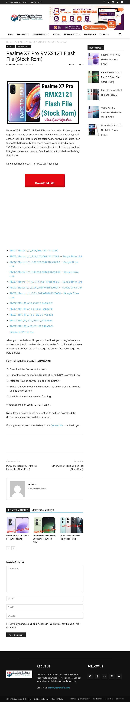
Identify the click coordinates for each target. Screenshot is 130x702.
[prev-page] (8, 548)
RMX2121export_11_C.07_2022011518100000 (34, 281)
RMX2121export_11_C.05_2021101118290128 (34, 287)
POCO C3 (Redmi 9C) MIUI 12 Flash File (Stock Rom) (21, 467)
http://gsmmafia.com (37, 489)
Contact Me (57, 425)
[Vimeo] (117, 2)
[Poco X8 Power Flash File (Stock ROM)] (71, 525)
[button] (120, 34)
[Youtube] (122, 2)
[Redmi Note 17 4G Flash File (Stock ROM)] (18, 525)
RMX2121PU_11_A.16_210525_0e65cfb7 (31, 303)
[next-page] (13, 548)
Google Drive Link (72, 256)
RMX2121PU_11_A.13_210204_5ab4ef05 (31, 308)
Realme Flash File (23, 47)
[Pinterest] (24, 71)
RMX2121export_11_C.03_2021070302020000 (35, 293)
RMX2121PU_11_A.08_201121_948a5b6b (31, 326)
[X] (113, 2)
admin (12, 64)
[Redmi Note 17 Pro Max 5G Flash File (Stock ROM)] (44, 525)
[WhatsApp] (31, 71)
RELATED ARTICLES (18, 510)
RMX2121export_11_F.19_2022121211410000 (34, 250)
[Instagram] (108, 2)
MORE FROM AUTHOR (43, 510)
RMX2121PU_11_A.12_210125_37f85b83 (31, 314)
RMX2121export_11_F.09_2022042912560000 (35, 262)
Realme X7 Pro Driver (22, 331)
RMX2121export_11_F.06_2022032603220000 (35, 272)
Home (9, 42)
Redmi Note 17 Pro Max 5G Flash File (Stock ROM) (44, 538)
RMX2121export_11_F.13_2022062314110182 (34, 256)
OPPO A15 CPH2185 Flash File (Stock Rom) (67, 467)
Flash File (19, 42)
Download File (45, 183)
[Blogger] (90, 676)
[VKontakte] (119, 676)
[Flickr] (104, 676)
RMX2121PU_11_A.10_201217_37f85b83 (31, 320)
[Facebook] (104, 2)
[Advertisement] (44, 218)
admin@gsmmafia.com (59, 687)
